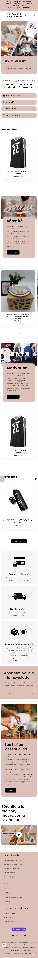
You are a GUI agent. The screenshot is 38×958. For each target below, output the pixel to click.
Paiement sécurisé (10, 889)
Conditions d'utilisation (12, 868)
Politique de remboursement (23, 944)
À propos (7, 901)
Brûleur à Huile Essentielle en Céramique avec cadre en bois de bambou (18, 316)
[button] (4, 15)
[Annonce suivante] (35, 5)
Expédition (7, 893)
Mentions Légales (10, 877)
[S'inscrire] (32, 693)
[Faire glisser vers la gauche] (15, 189)
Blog (10, 790)
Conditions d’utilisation (28, 947)
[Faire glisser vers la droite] (23, 189)
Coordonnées (27, 950)
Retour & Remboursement (13, 897)
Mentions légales (30, 953)
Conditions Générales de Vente (14, 864)
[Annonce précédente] (3, 5)
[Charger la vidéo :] (19, 835)
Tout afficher (19, 541)
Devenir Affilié (8, 917)
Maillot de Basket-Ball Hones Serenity (18, 172)
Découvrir (13, 252)
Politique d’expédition (15, 950)
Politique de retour (10, 873)
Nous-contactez (9, 922)
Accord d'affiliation (10, 913)
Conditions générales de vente (14, 953)
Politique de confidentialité (13, 860)
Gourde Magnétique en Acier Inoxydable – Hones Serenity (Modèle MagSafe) (18, 521)
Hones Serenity (11, 942)
